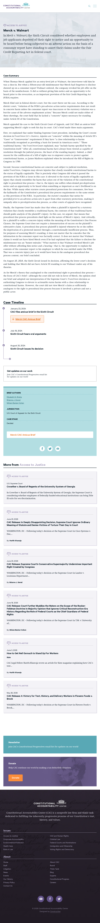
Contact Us (7, 885)
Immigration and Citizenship (61, 846)
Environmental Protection (13, 842)
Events (6, 875)
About (7, 856)
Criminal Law (55, 839)
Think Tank (54, 868)
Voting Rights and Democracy (62, 849)
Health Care (8, 846)
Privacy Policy (9, 882)
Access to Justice (32, 464)
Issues (7, 830)
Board (52, 865)
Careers (53, 882)
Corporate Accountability (13, 839)
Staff (5, 865)
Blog (52, 872)
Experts (53, 875)
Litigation (7, 868)
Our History (8, 879)
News (5, 872)
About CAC (54, 862)
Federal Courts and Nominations (63, 842)
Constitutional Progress (59, 879)
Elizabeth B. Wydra (14, 397)
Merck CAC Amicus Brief (22, 434)
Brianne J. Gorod (13, 400)
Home (5, 862)
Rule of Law (8, 849)
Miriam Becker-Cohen (15, 403)
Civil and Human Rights (59, 835)
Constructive (55, 911)
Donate (15, 777)
